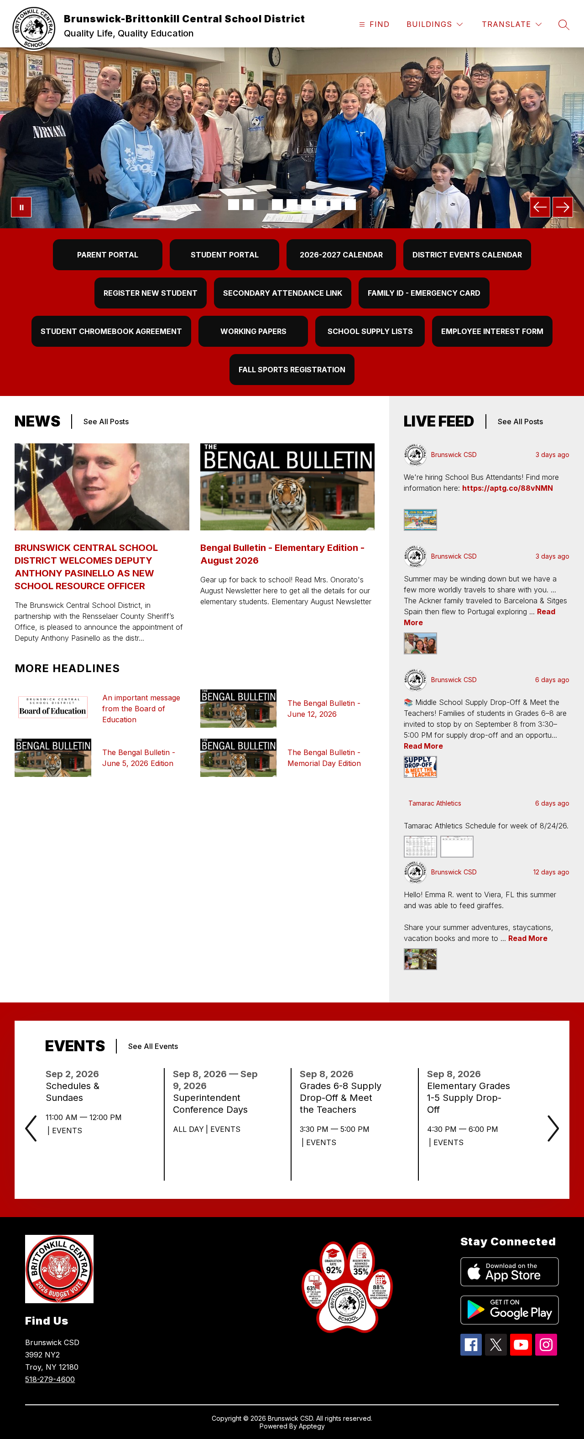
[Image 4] (277, 204)
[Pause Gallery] (21, 207)
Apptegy (312, 1426)
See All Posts (106, 421)
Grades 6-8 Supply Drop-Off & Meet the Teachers (340, 1097)
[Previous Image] (540, 207)
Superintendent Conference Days (214, 1103)
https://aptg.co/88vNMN (507, 488)
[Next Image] (563, 207)
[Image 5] (292, 204)
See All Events (153, 1046)
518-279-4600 (50, 1379)
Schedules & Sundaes (72, 1092)
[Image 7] (321, 204)
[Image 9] (350, 204)
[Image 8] (335, 204)
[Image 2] (248, 204)
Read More (423, 745)
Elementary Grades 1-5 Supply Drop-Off (468, 1097)
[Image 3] (262, 204)
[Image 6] (306, 204)
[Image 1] (233, 204)
